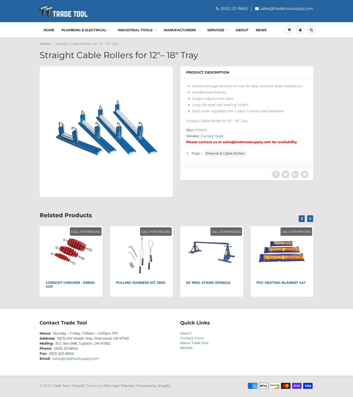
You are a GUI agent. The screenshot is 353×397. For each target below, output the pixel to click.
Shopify (78, 386)
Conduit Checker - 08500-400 (71, 284)
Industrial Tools (135, 30)
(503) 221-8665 (234, 8)
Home (48, 30)
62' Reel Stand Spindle (208, 282)
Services (215, 30)
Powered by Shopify (153, 386)
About (242, 30)
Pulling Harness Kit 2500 (140, 282)
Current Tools (212, 136)
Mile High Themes (118, 386)
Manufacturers (180, 30)
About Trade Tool (194, 343)
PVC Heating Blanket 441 (280, 282)
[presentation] (302, 218)
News (261, 30)
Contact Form (192, 338)
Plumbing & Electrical (83, 30)
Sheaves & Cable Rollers (225, 153)
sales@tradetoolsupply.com (286, 8)
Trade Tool (60, 386)
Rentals (186, 348)
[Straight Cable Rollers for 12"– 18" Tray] (106, 131)
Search (186, 333)
